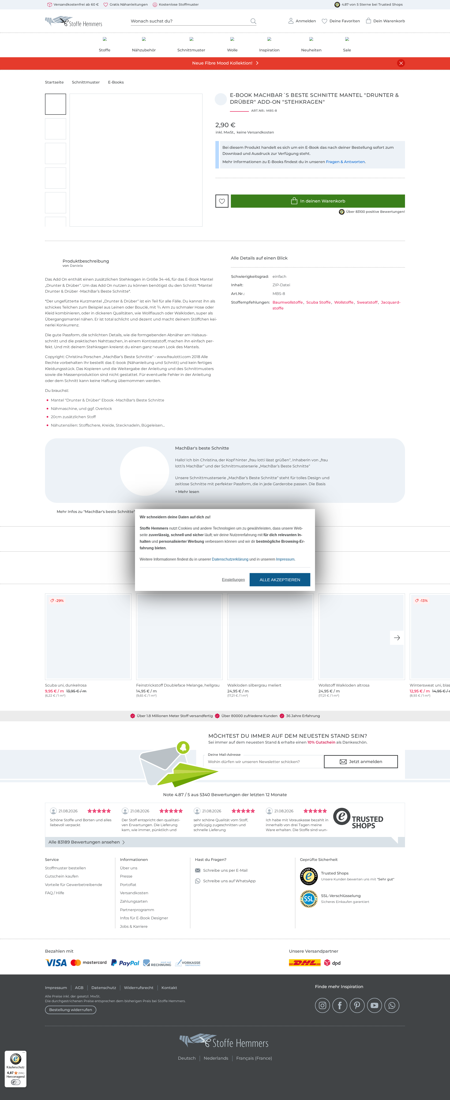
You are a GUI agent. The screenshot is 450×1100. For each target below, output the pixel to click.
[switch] (15, 1082)
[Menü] (23, 1053)
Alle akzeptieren (280, 579)
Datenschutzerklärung (230, 559)
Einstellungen (233, 580)
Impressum (285, 559)
